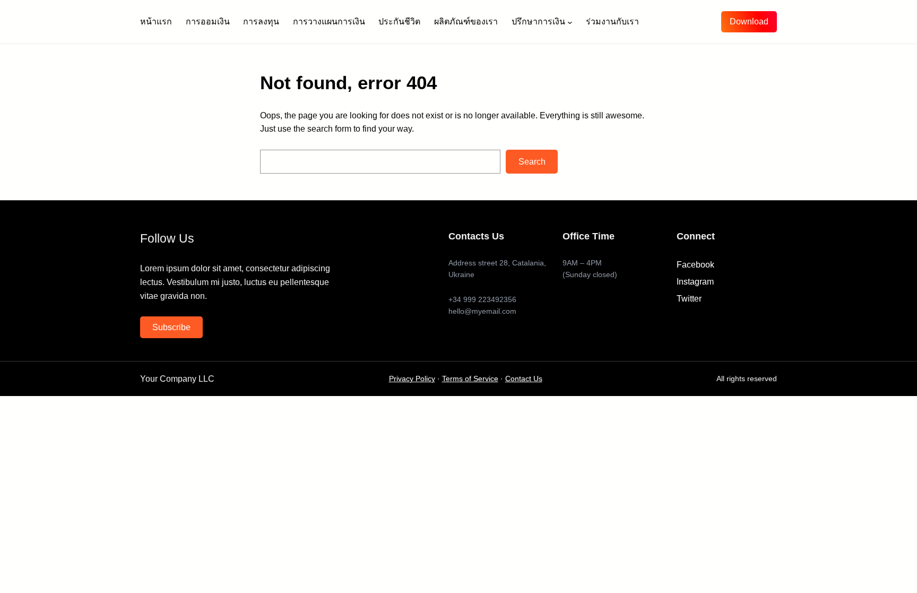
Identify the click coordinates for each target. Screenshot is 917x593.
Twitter (689, 298)
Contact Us (523, 379)
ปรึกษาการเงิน (538, 21)
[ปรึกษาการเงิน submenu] (570, 21)
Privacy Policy (412, 379)
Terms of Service (470, 379)
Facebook (695, 264)
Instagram (695, 281)
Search (532, 161)
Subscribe (171, 327)
